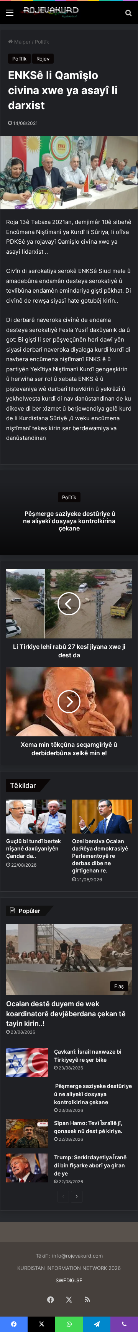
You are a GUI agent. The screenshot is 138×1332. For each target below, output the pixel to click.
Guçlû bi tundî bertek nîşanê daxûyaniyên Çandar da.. (33, 848)
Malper (22, 42)
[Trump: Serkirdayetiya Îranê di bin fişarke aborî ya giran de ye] (27, 1168)
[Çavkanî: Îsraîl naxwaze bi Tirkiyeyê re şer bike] (27, 1062)
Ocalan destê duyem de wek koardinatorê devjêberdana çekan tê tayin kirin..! (66, 1013)
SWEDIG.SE (69, 1280)
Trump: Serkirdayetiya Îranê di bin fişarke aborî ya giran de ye (90, 1165)
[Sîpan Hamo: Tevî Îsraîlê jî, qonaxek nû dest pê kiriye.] (27, 1133)
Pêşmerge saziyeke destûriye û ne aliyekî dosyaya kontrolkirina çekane (69, 520)
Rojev (42, 59)
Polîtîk (42, 42)
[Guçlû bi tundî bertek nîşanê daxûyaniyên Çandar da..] (36, 817)
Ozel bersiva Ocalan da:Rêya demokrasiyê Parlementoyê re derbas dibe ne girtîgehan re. (100, 856)
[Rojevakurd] (49, 13)
